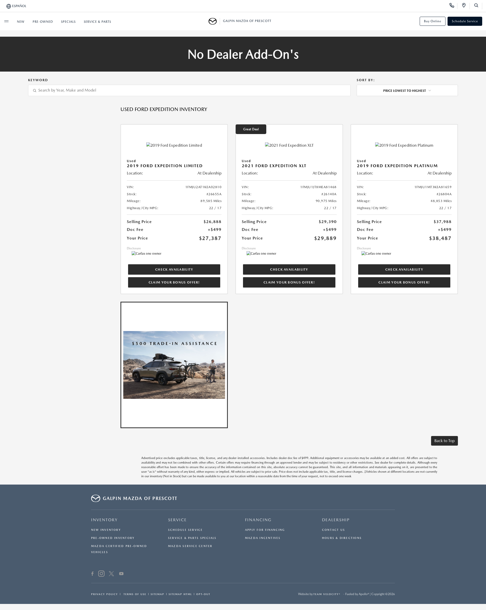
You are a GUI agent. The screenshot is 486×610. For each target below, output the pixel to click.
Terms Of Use (134, 594)
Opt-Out (203, 594)
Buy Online (432, 21)
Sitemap (157, 594)
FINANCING (258, 519)
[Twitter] (111, 574)
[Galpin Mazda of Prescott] (214, 21)
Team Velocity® (326, 594)
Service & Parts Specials (192, 538)
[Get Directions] (465, 6)
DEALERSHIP (336, 519)
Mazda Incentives (263, 538)
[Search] (478, 6)
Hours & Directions (342, 538)
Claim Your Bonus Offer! (174, 282)
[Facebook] (92, 574)
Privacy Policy (104, 594)
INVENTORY (104, 519)
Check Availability (174, 269)
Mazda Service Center (190, 546)
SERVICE (177, 519)
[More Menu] (6, 21)
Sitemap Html (180, 594)
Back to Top (444, 440)
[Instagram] (101, 574)
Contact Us (333, 530)
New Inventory (106, 530)
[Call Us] (453, 6)
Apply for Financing (265, 530)
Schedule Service (465, 21)
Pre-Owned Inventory (113, 538)
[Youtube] (121, 574)
